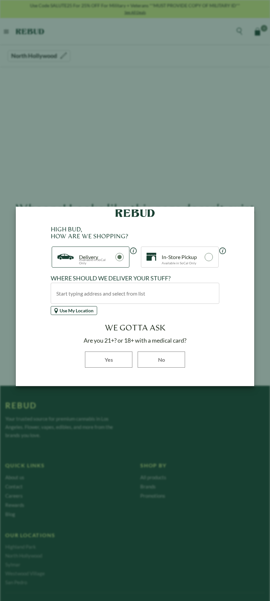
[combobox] (135, 293)
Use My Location (77, 310)
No (161, 359)
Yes (118, 359)
